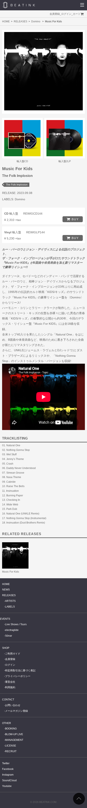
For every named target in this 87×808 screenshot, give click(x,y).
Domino (35, 21)
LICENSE (10, 745)
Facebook (8, 769)
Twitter (6, 763)
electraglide (12, 630)
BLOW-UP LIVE (14, 734)
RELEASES (20, 21)
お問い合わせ (12, 705)
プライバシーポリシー (17, 676)
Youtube (7, 786)
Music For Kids (10, 571)
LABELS (10, 606)
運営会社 (10, 681)
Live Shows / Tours (16, 624)
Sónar (8, 635)
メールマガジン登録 (16, 710)
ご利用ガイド (12, 653)
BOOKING (11, 728)
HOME (6, 21)
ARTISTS (10, 601)
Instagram (8, 774)
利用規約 (10, 687)
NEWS (6, 589)
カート (76, 13)
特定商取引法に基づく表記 (20, 670)
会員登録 (55, 13)
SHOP (5, 647)
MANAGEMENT (14, 740)
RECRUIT (10, 751)
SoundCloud (9, 780)
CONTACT (8, 699)
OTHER (6, 723)
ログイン (66, 13)
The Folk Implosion (17, 184)
